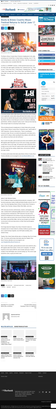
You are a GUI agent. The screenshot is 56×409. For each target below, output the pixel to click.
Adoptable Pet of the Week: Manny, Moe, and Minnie (7, 305)
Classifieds (13, 18)
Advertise (40, 376)
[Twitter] (52, 5)
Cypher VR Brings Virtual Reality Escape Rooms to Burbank (6, 356)
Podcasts (4, 18)
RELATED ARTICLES (7, 326)
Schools (23, 14)
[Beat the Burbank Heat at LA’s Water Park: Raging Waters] (31, 333)
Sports (18, 14)
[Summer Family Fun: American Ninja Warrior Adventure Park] (18, 350)
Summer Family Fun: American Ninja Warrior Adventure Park (18, 356)
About (39, 373)
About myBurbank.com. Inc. (6, 3)
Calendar (30, 3)
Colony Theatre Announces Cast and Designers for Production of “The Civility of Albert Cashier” (6, 341)
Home (3, 14)
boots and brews (8, 285)
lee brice (3, 287)
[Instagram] (50, 5)
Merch (8, 18)
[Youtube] (54, 5)
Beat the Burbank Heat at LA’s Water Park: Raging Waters (31, 340)
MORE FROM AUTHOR (21, 326)
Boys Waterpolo (46, 171)
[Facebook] (49, 5)
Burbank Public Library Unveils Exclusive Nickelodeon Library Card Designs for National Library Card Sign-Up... (48, 159)
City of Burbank (46, 164)
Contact (14, 3)
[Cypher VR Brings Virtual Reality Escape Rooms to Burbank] (6, 350)
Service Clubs (4, 376)
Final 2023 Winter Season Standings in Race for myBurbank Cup (28, 306)
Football (44, 153)
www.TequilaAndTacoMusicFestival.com (10, 242)
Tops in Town (28, 373)
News (7, 14)
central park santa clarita (19, 285)
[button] (53, 14)
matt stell (9, 287)
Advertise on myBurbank (22, 3)
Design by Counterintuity (46, 401)
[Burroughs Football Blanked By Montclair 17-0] (40, 151)
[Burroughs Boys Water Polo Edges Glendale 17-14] (40, 168)
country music (28, 285)
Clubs (45, 14)
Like (53, 54)
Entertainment (4, 336)
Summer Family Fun (29, 336)
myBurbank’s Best (38, 14)
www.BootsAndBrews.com (27, 155)
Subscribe (51, 63)
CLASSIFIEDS (36, 3)
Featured (30, 14)
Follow (52, 57)
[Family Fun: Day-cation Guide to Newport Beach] (18, 333)
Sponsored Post (5, 24)
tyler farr (14, 287)
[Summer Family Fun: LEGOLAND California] (31, 350)
